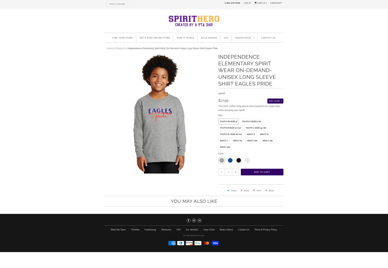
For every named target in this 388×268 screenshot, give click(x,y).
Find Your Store (122, 38)
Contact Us (268, 38)
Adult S (251, 134)
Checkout (276, 3)
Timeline (135, 229)
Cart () (262, 3)
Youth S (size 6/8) (251, 121)
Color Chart (209, 229)
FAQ (226, 38)
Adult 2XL (252, 140)
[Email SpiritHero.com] (199, 221)
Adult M (264, 134)
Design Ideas (243, 38)
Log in (247, 3)
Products (120, 48)
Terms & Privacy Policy (265, 229)
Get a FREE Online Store (155, 38)
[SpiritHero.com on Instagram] (194, 221)
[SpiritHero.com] (194, 22)
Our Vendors (192, 229)
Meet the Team (118, 229)
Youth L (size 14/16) (256, 128)
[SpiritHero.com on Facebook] (189, 221)
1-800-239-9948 (232, 3)
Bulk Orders (209, 38)
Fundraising (150, 229)
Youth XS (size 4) (228, 121)
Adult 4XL (225, 147)
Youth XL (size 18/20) (231, 134)
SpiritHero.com (197, 235)
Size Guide (275, 101)
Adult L (224, 140)
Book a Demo (226, 229)
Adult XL (237, 140)
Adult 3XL (268, 140)
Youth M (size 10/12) (230, 128)
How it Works (185, 38)
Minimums (166, 229)
